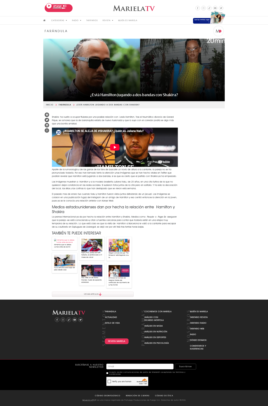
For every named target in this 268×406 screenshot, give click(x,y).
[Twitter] (221, 8)
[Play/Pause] (49, 5)
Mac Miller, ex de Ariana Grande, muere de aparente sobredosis (91, 280)
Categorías (57, 20)
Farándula (65, 105)
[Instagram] (203, 8)
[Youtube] (215, 8)
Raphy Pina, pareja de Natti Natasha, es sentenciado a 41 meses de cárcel (91, 255)
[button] (47, 115)
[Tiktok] (209, 8)
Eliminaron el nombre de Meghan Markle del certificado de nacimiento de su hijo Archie (119, 281)
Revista (107, 20)
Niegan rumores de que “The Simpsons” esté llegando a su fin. (119, 255)
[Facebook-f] (197, 8)
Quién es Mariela (127, 20)
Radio (75, 20)
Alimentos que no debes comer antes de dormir (62, 246)
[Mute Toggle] (65, 6)
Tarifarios (92, 20)
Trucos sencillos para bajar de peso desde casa (64, 269)
